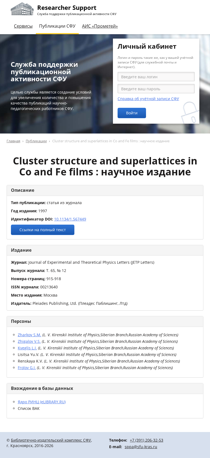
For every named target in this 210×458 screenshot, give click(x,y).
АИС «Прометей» (100, 26)
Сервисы (23, 26)
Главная (13, 140)
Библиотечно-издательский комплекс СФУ (51, 440)
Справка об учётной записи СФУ (148, 98)
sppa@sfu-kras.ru (141, 446)
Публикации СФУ (57, 26)
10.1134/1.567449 (70, 219)
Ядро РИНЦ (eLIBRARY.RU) (42, 401)
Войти (132, 112)
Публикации (36, 140)
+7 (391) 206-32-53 (146, 440)
